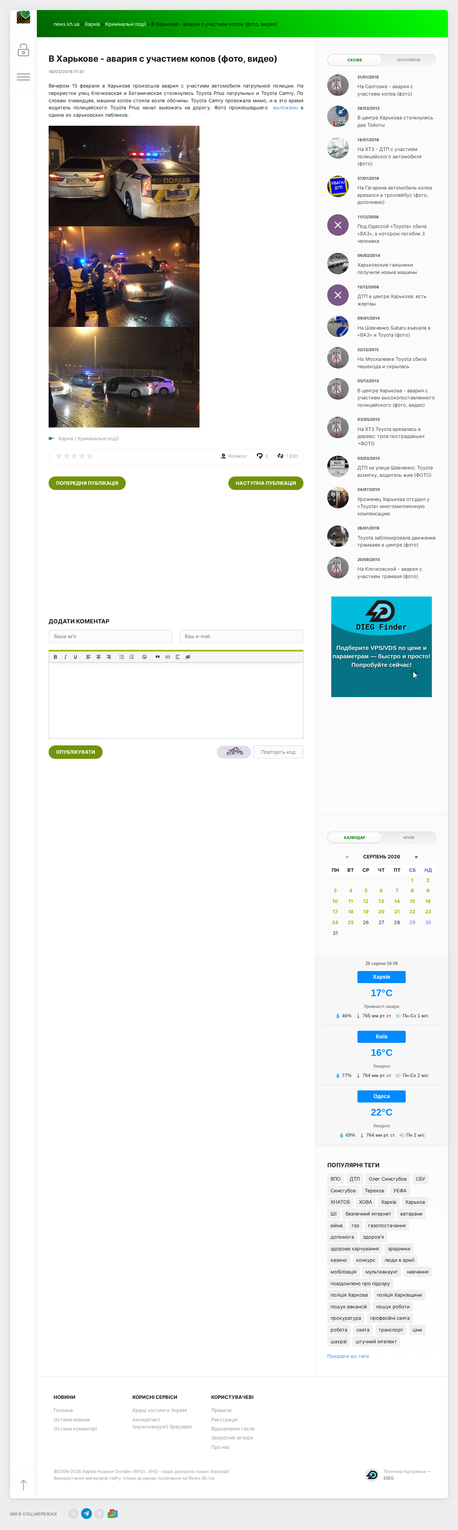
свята (362, 1330)
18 (351, 911)
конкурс (366, 1260)
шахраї (339, 1341)
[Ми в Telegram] (86, 1514)
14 (397, 901)
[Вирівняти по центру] (99, 657)
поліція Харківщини (399, 1295)
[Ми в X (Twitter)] (73, 1514)
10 (335, 901)
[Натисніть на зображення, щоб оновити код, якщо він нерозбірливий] (234, 752)
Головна (63, 1410)
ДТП (355, 1179)
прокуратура (346, 1318)
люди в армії (399, 1260)
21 (397, 911)
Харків (92, 24)
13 (381, 901)
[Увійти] (23, 50)
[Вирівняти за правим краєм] (109, 657)
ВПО (336, 1179)
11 (350, 901)
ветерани (411, 1213)
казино (339, 1260)
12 (365, 901)
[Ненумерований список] (122, 657)
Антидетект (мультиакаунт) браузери (162, 1423)
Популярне (408, 60)
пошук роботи (393, 1306)
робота (339, 1330)
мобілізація (343, 1271)
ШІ (334, 1213)
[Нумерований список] (132, 657)
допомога (342, 1237)
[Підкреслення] (75, 657)
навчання (417, 1271)
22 (412, 911)
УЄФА (400, 1190)
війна (337, 1225)
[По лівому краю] (88, 657)
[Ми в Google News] (112, 1514)
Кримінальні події (125, 24)
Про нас (220, 1447)
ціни (417, 1330)
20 (381, 911)
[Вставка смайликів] (145, 657)
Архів (408, 837)
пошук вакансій (349, 1306)
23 (428, 911)
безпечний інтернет (368, 1213)
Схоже (354, 60)
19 (366, 911)
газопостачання (387, 1225)
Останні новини (72, 1419)
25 (351, 922)
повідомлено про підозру (360, 1283)
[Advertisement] (176, 554)
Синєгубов (343, 1190)
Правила (221, 1410)
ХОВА (365, 1202)
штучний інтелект (376, 1341)
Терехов (374, 1190)
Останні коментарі (75, 1428)
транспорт (391, 1330)
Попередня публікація (87, 483)
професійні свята (390, 1318)
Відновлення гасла (232, 1428)
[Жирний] (55, 657)
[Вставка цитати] (158, 657)
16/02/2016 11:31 (66, 71)
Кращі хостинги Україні (159, 1410)
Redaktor (237, 456)
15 (412, 901)
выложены (285, 107)
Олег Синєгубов (388, 1179)
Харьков (415, 1202)
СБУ (420, 1179)
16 (428, 901)
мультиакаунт (381, 1271)
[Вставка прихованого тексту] (188, 657)
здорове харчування (355, 1248)
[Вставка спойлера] (178, 657)
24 (335, 922)
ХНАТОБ (340, 1202)
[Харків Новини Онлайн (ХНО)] (23, 23)
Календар (354, 837)
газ (355, 1225)
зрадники (399, 1248)
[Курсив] (65, 657)
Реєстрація (224, 1419)
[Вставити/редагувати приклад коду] (168, 657)
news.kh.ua (66, 24)
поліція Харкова (349, 1295)
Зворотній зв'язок (232, 1437)
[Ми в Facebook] (99, 1514)
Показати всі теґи (348, 1356)
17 (335, 911)
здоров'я (373, 1237)
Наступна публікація (266, 483)
